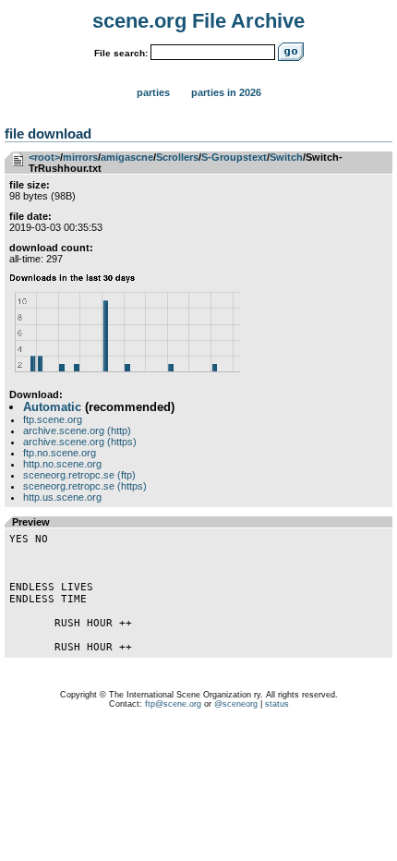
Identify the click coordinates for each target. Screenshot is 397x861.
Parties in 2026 (226, 92)
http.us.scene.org (62, 497)
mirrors (80, 157)
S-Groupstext (234, 157)
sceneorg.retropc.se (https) (85, 485)
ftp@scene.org (173, 704)
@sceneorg (236, 704)
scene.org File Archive (198, 20)
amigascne (127, 157)
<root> (44, 157)
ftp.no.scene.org (59, 452)
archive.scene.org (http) (77, 430)
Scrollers (177, 157)
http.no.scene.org (62, 463)
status (277, 704)
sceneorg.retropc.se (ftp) (79, 474)
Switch (286, 157)
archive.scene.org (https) (80, 441)
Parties (153, 92)
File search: (121, 53)
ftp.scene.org (52, 419)
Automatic (52, 407)
